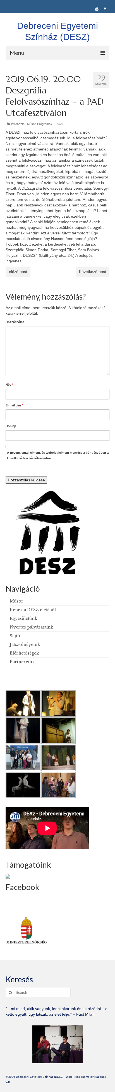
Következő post (92, 271)
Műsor (31, 124)
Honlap (11, 426)
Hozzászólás (15, 322)
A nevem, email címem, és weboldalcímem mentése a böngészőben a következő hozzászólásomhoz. (58, 455)
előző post (18, 271)
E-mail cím (14, 405)
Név (9, 384)
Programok (44, 124)
